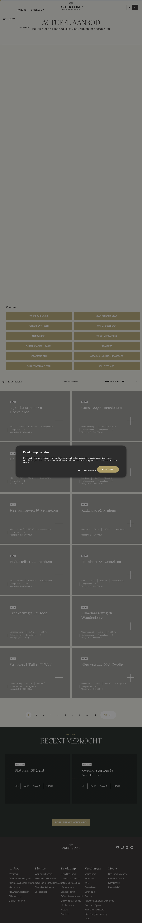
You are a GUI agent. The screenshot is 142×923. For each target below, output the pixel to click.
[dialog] (71, 461)
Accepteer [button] (108, 469)
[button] (87, 470)
